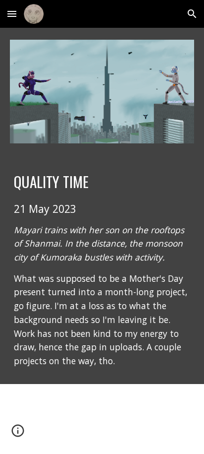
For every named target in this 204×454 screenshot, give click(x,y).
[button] (12, 13)
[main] (102, 269)
